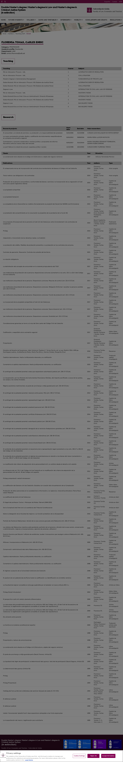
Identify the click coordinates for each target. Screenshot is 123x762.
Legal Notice (29, 760)
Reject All (93, 756)
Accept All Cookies (108, 756)
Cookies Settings (79, 756)
